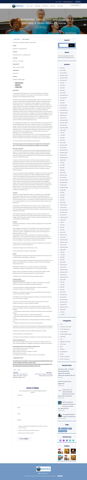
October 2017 (63, 215)
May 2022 (62, 100)
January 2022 (63, 107)
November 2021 (63, 112)
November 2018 (63, 182)
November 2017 (63, 212)
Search (71, 45)
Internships (62, 336)
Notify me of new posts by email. (26, 433)
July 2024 (62, 83)
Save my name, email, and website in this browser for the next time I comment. (33, 426)
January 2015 (63, 297)
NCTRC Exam (63, 344)
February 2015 (63, 294)
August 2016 (63, 249)
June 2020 (62, 135)
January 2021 (63, 117)
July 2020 (62, 132)
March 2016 (62, 262)
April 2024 (62, 90)
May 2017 (62, 227)
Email (18, 413)
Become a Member (74, 5)
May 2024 (62, 88)
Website (19, 420)
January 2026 (63, 73)
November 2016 (63, 242)
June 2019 (62, 165)
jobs (70, 428)
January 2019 (63, 177)
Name (19, 407)
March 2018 (62, 202)
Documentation (63, 331)
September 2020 (64, 127)
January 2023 (63, 98)
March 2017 (62, 232)
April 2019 (62, 170)
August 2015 (63, 279)
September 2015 (64, 277)
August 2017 (63, 220)
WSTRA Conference (64, 359)
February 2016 (63, 264)
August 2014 (63, 309)
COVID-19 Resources (65, 329)
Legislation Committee (65, 341)
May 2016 (62, 257)
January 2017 (63, 237)
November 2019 (63, 152)
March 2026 (63, 70)
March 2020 (63, 142)
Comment (20, 395)
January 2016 (63, 267)
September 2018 (64, 187)
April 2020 (62, 140)
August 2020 (63, 130)
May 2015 (62, 287)
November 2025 (64, 78)
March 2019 (62, 172)
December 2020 (64, 120)
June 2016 (62, 254)
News (19, 369)
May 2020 (62, 137)
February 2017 (63, 234)
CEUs (61, 324)
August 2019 (63, 160)
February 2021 (63, 115)
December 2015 (63, 269)
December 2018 (63, 180)
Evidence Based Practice (66, 334)
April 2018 (62, 200)
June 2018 (62, 195)
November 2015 (63, 272)
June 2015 (62, 284)
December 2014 (64, 299)
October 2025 (63, 80)
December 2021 (63, 110)
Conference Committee (65, 326)
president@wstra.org (69, 1)
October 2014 (63, 304)
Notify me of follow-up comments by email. (29, 430)
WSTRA (61, 354)
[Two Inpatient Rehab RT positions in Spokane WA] (60, 416)
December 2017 (63, 210)
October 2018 (63, 185)
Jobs (15, 369)
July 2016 (62, 252)
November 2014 (63, 302)
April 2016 (62, 259)
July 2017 (62, 222)
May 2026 (62, 68)
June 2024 (62, 85)
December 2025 (64, 75)
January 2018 (63, 207)
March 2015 (62, 292)
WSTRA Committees (65, 356)
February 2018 (63, 205)
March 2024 (63, 93)
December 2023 (64, 95)
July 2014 (62, 312)
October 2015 (63, 274)
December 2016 (63, 239)
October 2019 (63, 155)
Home (28, 6)
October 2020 (63, 125)
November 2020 (64, 122)
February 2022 (63, 105)
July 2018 (62, 192)
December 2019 (63, 150)
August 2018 (63, 190)
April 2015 (62, 289)
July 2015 (62, 282)
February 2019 (63, 175)
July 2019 (62, 162)
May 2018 (62, 197)
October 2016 (63, 244)
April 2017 (62, 230)
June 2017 (62, 225)
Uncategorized (63, 351)
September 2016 (64, 247)
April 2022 (62, 102)
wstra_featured (62, 431)
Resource (62, 349)
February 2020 (63, 145)
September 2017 (64, 217)
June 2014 (62, 314)
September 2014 (64, 307)
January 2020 (63, 147)
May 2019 (62, 167)
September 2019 (64, 157)
